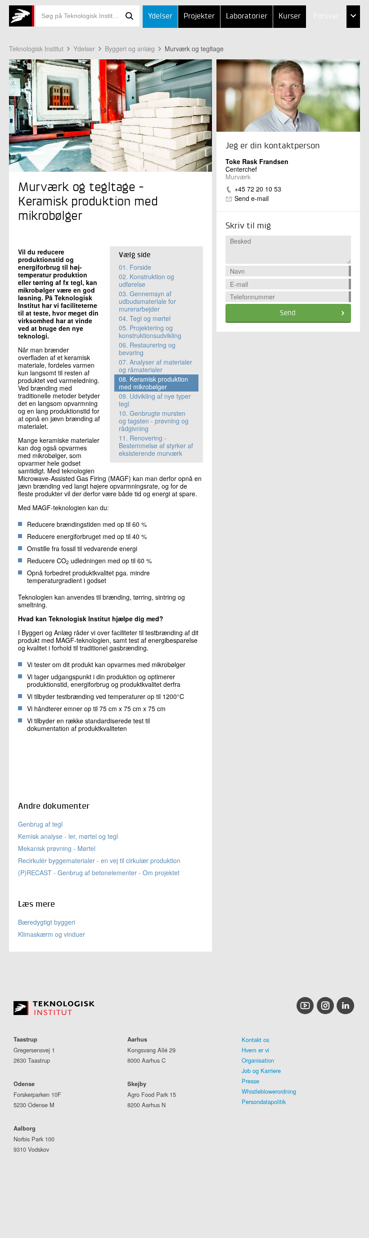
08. (153, 382)
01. (135, 267)
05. (150, 331)
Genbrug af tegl (40, 823)
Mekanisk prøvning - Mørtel (56, 848)
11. (156, 445)
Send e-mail (251, 198)
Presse (250, 1081)
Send (288, 313)
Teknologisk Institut (36, 48)
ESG (301, 62)
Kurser (290, 16)
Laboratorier (246, 16)
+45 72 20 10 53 (257, 188)
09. (155, 400)
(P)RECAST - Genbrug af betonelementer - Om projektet (99, 872)
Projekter (199, 16)
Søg (130, 16)
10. (154, 421)
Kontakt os (255, 1039)
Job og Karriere (261, 1070)
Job (300, 39)
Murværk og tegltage (194, 48)
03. (147, 301)
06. (147, 348)
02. (146, 280)
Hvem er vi (255, 1050)
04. (145, 318)
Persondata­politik (264, 1101)
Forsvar (326, 16)
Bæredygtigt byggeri (46, 921)
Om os (305, 84)
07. (155, 365)
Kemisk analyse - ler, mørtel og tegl (68, 836)
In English (312, 106)
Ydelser (160, 16)
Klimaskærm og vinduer (51, 934)
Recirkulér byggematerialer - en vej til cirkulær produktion (99, 860)
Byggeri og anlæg (130, 48)
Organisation (258, 1060)
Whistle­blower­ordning (269, 1091)
